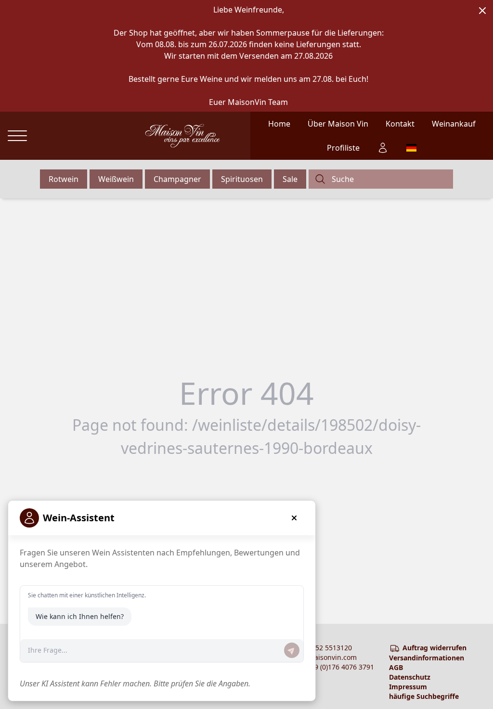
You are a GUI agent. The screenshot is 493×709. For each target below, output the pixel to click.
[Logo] (182, 136)
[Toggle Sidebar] (17, 136)
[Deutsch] (411, 148)
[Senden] (291, 650)
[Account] (382, 148)
